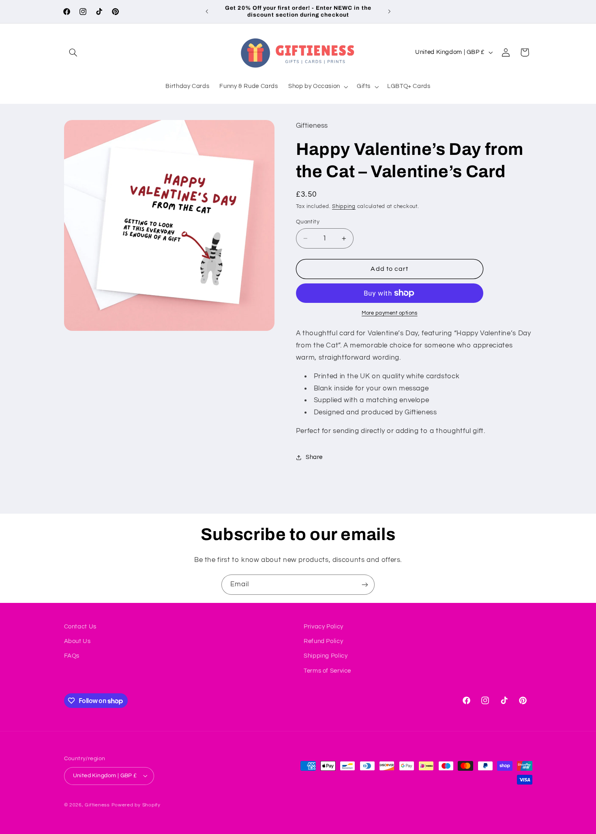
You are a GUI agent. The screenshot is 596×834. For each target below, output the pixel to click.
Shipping (344, 206)
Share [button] (314, 457)
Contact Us (80, 627)
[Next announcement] (389, 11)
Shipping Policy (325, 656)
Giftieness (97, 805)
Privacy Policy (323, 627)
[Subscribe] (365, 584)
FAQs (72, 656)
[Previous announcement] (207, 11)
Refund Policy (323, 641)
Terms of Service (327, 671)
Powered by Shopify (136, 805)
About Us (77, 641)
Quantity (307, 222)
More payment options (390, 313)
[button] (73, 52)
